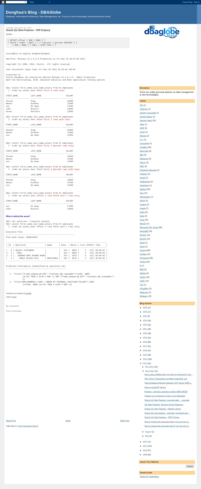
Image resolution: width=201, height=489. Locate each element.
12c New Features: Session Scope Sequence (163, 405)
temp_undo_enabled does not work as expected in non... (168, 374)
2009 (145, 455)
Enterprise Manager (148, 170)
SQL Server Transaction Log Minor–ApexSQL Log (165, 379)
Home (68, 421)
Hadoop (143, 189)
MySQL (143, 239)
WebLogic (144, 292)
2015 (145, 355)
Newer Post (11, 421)
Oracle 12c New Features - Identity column (162, 409)
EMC (142, 166)
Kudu (142, 216)
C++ (141, 140)
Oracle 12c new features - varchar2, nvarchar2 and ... (167, 413)
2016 (145, 350)
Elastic (143, 162)
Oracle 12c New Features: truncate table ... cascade (166, 400)
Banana (143, 136)
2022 (145, 325)
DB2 (141, 155)
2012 (145, 442)
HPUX (142, 201)
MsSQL (143, 235)
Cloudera (143, 147)
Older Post (124, 421)
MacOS (143, 224)
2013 (145, 363)
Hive (142, 193)
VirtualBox (144, 288)
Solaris (143, 277)
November (149, 371)
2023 (145, 320)
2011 (145, 446)
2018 (145, 342)
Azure (142, 132)
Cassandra (144, 143)
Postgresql (144, 258)
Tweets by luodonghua (149, 476)
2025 (145, 312)
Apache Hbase (146, 117)
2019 (145, 338)
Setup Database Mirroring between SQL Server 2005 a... (168, 383)
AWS (142, 128)
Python (143, 262)
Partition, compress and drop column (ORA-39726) (165, 392)
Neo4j (142, 243)
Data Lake (144, 151)
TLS (141, 285)
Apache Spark (146, 120)
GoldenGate (145, 182)
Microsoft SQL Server (149, 227)
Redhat (143, 273)
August (148, 432)
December (149, 367)
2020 (145, 333)
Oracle (14, 297)
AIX (141, 105)
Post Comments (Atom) (28, 426)
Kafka (142, 212)
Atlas (142, 124)
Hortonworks (145, 197)
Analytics (144, 109)
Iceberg (143, 204)
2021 (145, 329)
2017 (145, 346)
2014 (145, 359)
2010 (145, 450)
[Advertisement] (67, 397)
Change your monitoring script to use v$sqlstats (164, 396)
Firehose (143, 174)
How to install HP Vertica (155, 387)
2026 (145, 308)
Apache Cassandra (148, 113)
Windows (143, 296)
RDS (142, 269)
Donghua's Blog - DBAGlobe (33, 12)
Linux (142, 220)
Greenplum (144, 185)
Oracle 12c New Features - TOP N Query (162, 417)
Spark (142, 281)
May (147, 436)
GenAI (142, 178)
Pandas (143, 254)
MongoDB (144, 231)
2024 (145, 316)
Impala (143, 208)
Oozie (142, 246)
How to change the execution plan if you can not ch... (167, 422)
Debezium (144, 159)
